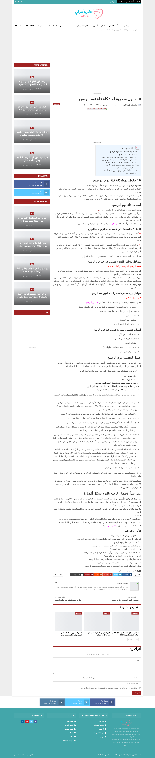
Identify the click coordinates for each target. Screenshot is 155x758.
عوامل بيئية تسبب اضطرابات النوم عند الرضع (120, 162)
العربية (41, 25)
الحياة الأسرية (98, 25)
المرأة (69, 25)
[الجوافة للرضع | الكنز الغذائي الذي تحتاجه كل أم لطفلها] (97, 621)
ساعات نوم (113, 526)
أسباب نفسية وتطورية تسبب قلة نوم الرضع (120, 165)
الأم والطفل (113, 25)
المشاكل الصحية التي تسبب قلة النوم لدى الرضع (118, 157)
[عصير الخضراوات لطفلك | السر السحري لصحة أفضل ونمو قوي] (68, 621)
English (29, 25)
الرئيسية (127, 25)
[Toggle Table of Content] (136, 148)
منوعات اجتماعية (55, 25)
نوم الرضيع (113, 224)
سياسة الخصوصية (99, 733)
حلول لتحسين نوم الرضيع (126, 168)
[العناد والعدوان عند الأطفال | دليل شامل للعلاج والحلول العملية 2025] (125, 621)
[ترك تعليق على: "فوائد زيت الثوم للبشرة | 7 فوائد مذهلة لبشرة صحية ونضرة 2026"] (23, 115)
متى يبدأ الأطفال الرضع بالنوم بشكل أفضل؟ (119, 171)
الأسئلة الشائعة (130, 173)
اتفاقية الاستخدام (99, 725)
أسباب (99, 210)
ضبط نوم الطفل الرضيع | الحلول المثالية (125, 600)
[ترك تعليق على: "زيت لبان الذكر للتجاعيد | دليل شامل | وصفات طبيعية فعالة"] (23, 276)
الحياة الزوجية (82, 25)
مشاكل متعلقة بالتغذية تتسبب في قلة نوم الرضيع (118, 160)
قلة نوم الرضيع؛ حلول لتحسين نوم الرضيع (127, 570)
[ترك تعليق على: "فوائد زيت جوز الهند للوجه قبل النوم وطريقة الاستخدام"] (23, 165)
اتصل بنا (101, 721)
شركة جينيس (18, 754)
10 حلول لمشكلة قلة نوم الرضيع (123, 151)
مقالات (71, 737)
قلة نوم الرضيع (92, 302)
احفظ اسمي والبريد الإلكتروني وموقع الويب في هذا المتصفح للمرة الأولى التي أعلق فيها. (109, 688)
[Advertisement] (77, 47)
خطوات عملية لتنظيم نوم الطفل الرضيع (68, 600)
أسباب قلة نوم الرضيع (127, 154)
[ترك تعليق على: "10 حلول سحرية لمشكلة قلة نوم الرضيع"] (84, 104)
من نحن (112, 2)
